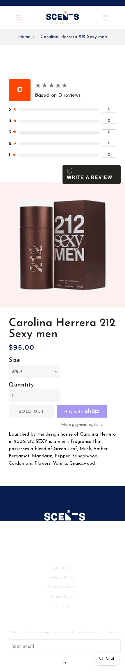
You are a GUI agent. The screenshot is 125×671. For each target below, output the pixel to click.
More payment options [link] (81, 425)
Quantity (21, 385)
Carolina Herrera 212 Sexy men (73, 37)
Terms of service (61, 587)
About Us (61, 568)
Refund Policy (61, 597)
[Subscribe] (64, 663)
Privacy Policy (61, 578)
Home (24, 37)
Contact (61, 606)
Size (14, 360)
